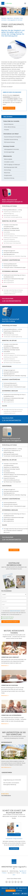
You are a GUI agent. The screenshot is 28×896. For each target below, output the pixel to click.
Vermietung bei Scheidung (9, 685)
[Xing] (15, 882)
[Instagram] (21, 882)
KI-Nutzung (19, 890)
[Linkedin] (18, 882)
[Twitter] (9, 882)
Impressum (12, 888)
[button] (2, 893)
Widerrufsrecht (23, 888)
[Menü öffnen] (25, 3)
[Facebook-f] (7, 882)
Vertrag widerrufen (10, 890)
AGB (17, 888)
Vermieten (16, 18)
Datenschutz (5, 888)
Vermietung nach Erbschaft (10, 657)
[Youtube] (12, 882)
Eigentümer (10, 18)
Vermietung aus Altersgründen (11, 715)
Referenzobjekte (6, 742)
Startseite (3, 18)
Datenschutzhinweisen (15, 610)
